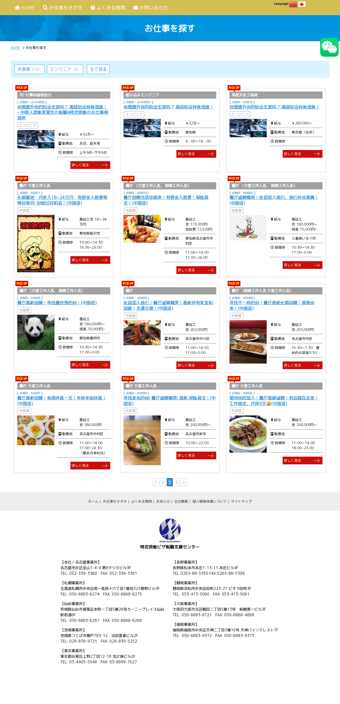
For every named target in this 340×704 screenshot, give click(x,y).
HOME (28, 7)
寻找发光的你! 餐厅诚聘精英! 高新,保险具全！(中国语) (170, 400)
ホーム (93, 501)
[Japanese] (302, 4)
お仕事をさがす (66, 7)
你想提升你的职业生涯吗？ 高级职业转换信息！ (169, 107)
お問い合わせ (153, 7)
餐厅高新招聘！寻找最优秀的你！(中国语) (57, 303)
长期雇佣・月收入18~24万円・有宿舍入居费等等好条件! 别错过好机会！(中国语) (62, 200)
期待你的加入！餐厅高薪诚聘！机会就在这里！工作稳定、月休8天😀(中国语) (274, 400)
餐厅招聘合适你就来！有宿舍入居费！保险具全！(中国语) (166, 200)
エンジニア (65, 69)
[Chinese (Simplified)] (293, 4)
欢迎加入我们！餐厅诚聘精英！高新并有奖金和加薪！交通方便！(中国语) (168, 305)
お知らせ (163, 501)
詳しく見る (80, 165)
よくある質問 (111, 7)
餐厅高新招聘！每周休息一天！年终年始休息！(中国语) (62, 400)
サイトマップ (241, 501)
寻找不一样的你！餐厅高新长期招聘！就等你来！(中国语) (272, 305)
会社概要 (181, 501)
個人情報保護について (209, 501)
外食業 (29, 69)
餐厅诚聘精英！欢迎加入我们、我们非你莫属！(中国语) (274, 200)
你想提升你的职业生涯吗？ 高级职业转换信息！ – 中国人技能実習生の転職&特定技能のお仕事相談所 (62, 112)
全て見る (98, 69)
